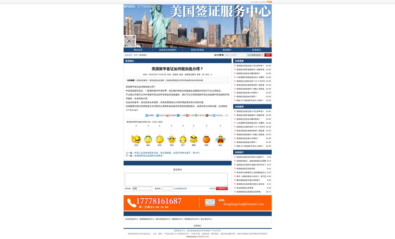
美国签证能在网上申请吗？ (248, 93)
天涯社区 (219, 115)
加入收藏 (254, 2)
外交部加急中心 (131, 219)
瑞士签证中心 (206, 219)
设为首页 (262, 2)
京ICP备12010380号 (258, 234)
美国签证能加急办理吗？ (247, 97)
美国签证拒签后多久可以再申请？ (250, 66)
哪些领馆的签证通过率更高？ (249, 180)
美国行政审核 (197, 50)
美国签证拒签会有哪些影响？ (249, 73)
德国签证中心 (177, 219)
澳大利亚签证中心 (163, 219)
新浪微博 (172, 115)
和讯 (210, 115)
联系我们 (256, 50)
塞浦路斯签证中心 (147, 219)
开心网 (191, 115)
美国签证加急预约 (167, 50)
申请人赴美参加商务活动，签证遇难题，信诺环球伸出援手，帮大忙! (167, 153)
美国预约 (227, 50)
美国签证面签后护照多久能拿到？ (250, 157)
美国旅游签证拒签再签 (246, 169)
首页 (135, 55)
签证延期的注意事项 (245, 188)
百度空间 (201, 115)
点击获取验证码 (180, 188)
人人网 (182, 115)
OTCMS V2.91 (203, 237)
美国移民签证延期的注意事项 (148, 155)
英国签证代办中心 (192, 219)
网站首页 (138, 50)
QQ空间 (162, 115)
